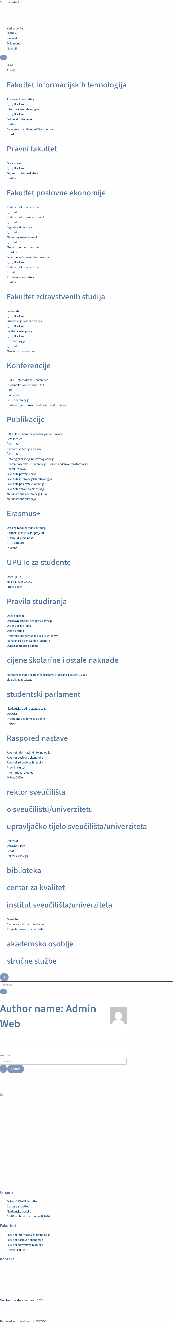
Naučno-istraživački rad (21, 351)
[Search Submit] (3, 1069)
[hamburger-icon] (3, 57)
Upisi (10, 65)
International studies (20, 773)
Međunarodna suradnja (21, 499)
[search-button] (3, 991)
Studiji (11, 70)
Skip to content (9, 2)
